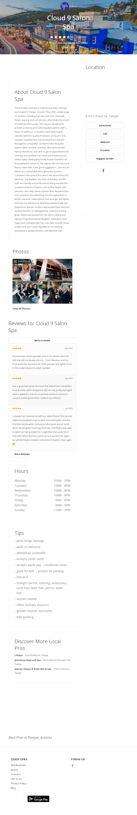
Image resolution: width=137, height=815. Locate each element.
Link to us (16, 779)
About (14, 770)
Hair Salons (82, 42)
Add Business (18, 765)
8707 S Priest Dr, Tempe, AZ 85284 (68, 51)
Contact (16, 774)
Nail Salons (69, 42)
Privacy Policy (19, 783)
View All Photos (21, 308)
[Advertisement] (42, 68)
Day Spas (58, 42)
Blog (13, 788)
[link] (68, 6)
